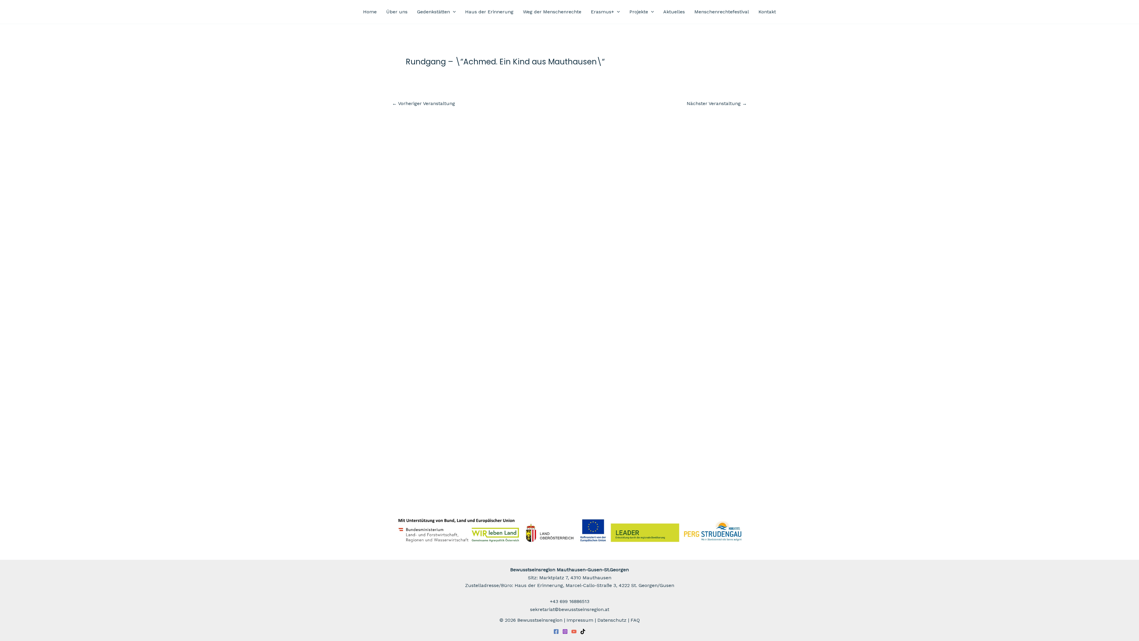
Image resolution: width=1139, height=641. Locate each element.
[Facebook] (556, 631)
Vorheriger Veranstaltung (423, 103)
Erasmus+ (602, 12)
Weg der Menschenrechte (552, 12)
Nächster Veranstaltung (717, 103)
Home (370, 12)
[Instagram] (565, 631)
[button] (453, 12)
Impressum (580, 620)
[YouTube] (574, 631)
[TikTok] (583, 631)
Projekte (638, 12)
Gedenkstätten (433, 12)
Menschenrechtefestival (721, 12)
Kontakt (767, 12)
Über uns (397, 12)
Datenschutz (611, 620)
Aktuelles (674, 12)
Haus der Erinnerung (489, 12)
